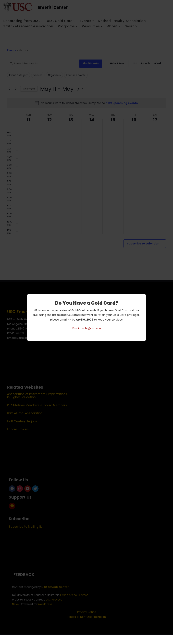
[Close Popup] (143, 297)
